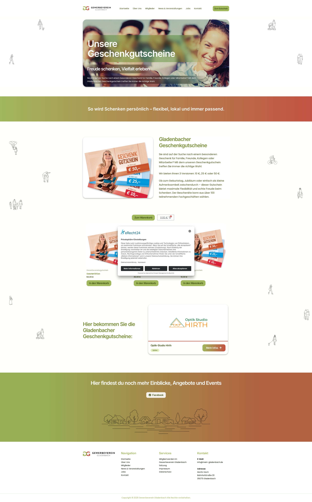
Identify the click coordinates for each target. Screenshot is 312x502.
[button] (221, 8)
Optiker (154, 350)
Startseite (124, 8)
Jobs (188, 8)
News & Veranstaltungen (170, 8)
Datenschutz (165, 471)
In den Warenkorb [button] (99, 283)
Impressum (164, 468)
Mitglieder (150, 8)
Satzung (163, 465)
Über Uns (137, 8)
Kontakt (198, 8)
